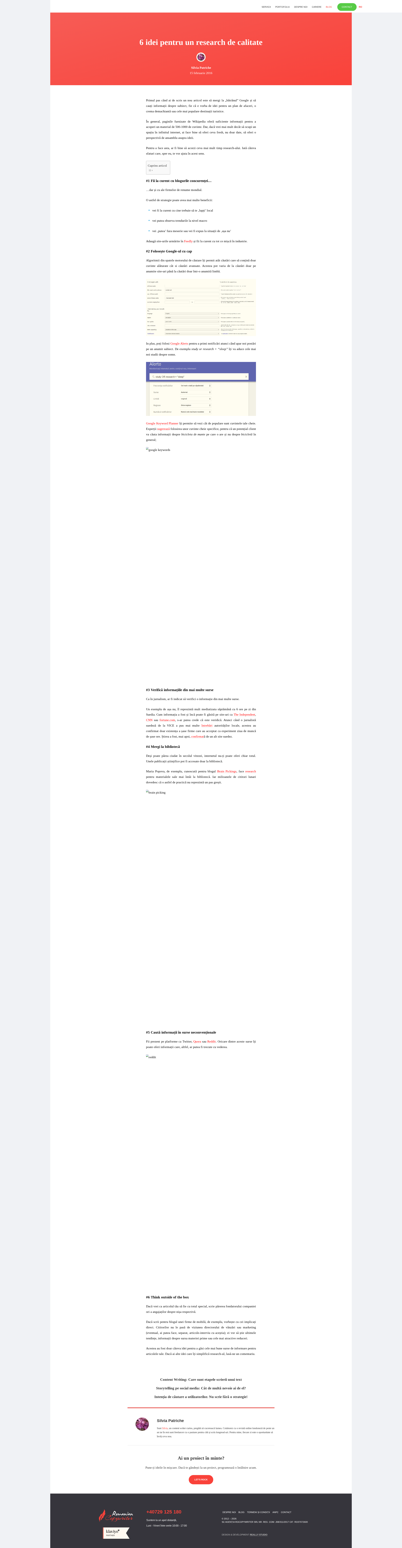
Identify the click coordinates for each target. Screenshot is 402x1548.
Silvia (165, 1428)
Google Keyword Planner (162, 423)
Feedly (188, 241)
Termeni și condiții (258, 1512)
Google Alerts (179, 343)
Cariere (316, 7)
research (250, 771)
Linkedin (229, 1528)
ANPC (275, 1512)
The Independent (244, 714)
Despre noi (300, 7)
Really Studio (258, 1534)
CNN (149, 720)
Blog (329, 7)
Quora (197, 1041)
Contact (347, 7)
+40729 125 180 (163, 1512)
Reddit (211, 1041)
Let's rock (201, 1479)
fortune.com (167, 720)
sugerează (163, 428)
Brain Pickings (227, 771)
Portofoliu (282, 7)
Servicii (266, 7)
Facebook (224, 1528)
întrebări (206, 725)
